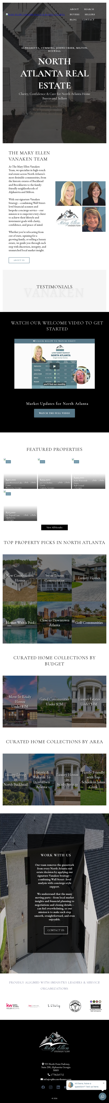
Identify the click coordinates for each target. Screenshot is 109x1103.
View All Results (54, 527)
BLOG (73, 19)
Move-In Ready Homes (20, 699)
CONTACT (88, 19)
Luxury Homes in (67, 777)
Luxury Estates (89, 699)
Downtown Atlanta (41, 784)
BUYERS (74, 14)
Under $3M (89, 704)
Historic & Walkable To (41, 774)
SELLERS (90, 14)
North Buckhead (16, 784)
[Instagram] (50, 1087)
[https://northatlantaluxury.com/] (35, 14)
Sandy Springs (67, 784)
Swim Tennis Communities (54, 578)
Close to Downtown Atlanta (54, 622)
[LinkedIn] (58, 1087)
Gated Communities (54, 699)
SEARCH (89, 9)
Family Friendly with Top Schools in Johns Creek (93, 779)
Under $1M (19, 706)
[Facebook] (43, 1087)
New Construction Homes (20, 578)
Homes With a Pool (20, 622)
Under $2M (54, 704)
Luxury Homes (89, 577)
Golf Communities (89, 622)
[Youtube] (66, 1087)
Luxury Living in (15, 777)
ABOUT (74, 9)
